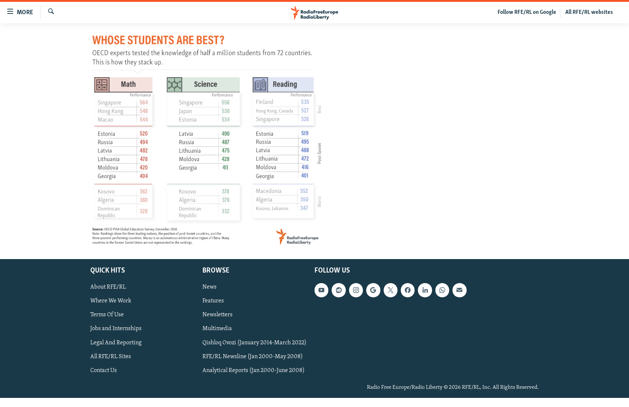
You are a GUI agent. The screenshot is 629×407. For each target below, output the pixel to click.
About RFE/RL (108, 287)
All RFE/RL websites (589, 12)
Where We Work (110, 301)
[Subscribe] (459, 290)
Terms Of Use (107, 315)
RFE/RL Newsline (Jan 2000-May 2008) (252, 357)
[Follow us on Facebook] (408, 290)
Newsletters (217, 315)
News (209, 287)
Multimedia (217, 329)
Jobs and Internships (116, 329)
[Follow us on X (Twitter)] (390, 290)
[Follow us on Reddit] (338, 290)
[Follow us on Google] (373, 290)
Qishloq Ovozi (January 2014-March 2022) (254, 343)
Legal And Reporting (116, 343)
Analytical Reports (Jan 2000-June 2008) (253, 370)
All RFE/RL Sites (110, 357)
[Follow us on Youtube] (321, 290)
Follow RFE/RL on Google (527, 12)
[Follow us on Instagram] (356, 290)
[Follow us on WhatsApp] (442, 290)
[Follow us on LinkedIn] (425, 290)
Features (213, 301)
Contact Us (103, 370)
